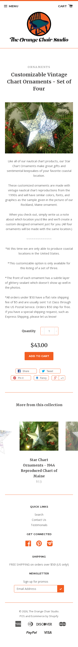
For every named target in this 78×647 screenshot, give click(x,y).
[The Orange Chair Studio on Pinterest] (39, 545)
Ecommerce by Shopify (44, 616)
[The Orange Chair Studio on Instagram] (50, 545)
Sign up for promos (35, 581)
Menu (13, 6)
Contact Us (39, 520)
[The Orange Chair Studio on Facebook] (28, 545)
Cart (63, 6)
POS (22, 616)
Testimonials (39, 525)
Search (39, 514)
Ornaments (39, 67)
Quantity (29, 331)
